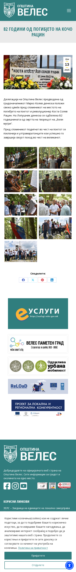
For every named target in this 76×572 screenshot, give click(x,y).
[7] (20, 228)
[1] (20, 158)
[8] (55, 228)
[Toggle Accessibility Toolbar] (69, 565)
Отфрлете (38, 565)
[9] (20, 251)
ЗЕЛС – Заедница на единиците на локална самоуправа (37, 508)
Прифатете (38, 555)
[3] (20, 181)
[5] (20, 205)
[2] (55, 158)
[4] (55, 181)
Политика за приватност (33, 547)
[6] (55, 205)
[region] (38, 541)
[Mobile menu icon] (68, 10)
